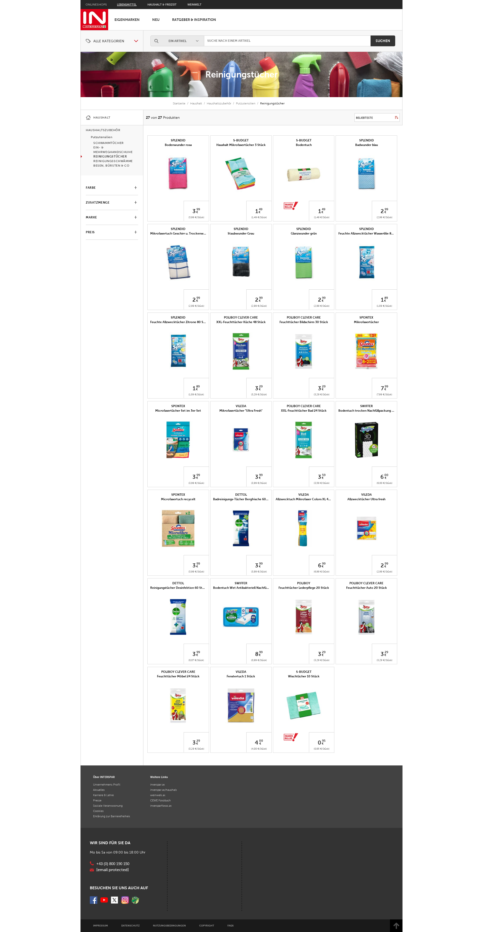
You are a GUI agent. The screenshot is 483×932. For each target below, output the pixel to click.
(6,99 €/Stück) (322, 571)
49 (260, 209)
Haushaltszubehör (219, 103)
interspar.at (157, 784)
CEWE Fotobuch (160, 800)
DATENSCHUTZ (130, 925)
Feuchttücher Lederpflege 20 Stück (303, 588)
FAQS (230, 925)
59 (324, 475)
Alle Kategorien (108, 41)
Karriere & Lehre (103, 795)
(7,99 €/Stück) (384, 394)
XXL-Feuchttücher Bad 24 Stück (304, 410)
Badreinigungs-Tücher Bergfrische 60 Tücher (245, 499)
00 (386, 475)
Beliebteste (364, 117)
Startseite (179, 103)
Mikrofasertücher (366, 322)
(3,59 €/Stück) (322, 483)
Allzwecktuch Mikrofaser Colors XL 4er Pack (307, 499)
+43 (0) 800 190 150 (112, 864)
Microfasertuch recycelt (178, 499)
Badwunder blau (366, 145)
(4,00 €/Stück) (259, 748)
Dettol (241, 494)
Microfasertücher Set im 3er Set (178, 410)
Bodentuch (304, 145)
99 (198, 209)
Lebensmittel (127, 4)
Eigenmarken (127, 20)
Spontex (366, 317)
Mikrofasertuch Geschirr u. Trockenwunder (181, 233)
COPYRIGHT (206, 925)
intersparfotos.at (161, 805)
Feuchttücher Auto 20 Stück (366, 588)
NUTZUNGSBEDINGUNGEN (169, 925)
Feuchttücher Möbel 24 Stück (178, 676)
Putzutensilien (245, 103)
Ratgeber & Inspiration (194, 20)
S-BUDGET (241, 140)
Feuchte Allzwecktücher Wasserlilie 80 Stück (370, 233)
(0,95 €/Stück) (322, 748)
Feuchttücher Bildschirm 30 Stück (303, 322)
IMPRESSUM (100, 925)
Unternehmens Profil (106, 784)
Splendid (178, 140)
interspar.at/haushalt (163, 789)
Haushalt (196, 103)
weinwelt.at (157, 795)
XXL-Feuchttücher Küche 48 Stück (241, 322)
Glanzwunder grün (304, 233)
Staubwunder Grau (241, 233)
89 (386, 298)
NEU (155, 20)
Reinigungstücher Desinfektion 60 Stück (179, 588)
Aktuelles (99, 789)
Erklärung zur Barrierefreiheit (111, 816)
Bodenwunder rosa (178, 145)
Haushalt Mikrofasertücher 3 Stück (241, 145)
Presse (97, 800)
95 (324, 741)
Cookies (98, 810)
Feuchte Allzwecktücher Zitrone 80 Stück (180, 322)
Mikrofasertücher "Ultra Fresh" (240, 410)
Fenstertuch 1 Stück (241, 676)
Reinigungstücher (241, 74)
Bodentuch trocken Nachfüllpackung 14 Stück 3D (373, 410)
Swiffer (366, 406)
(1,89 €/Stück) (384, 305)
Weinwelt (194, 4)
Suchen (383, 41)
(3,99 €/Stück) (196, 217)
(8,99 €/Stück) (259, 660)
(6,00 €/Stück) (384, 483)
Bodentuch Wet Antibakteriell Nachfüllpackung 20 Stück (253, 588)
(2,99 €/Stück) (384, 217)
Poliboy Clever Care (241, 317)
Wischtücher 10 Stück (303, 676)
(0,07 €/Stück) (196, 660)
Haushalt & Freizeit (162, 4)
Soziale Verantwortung (108, 805)
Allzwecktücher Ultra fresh (366, 499)
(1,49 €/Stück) (259, 217)
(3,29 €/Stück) (259, 394)
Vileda (241, 406)
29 (261, 386)
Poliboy (303, 583)
